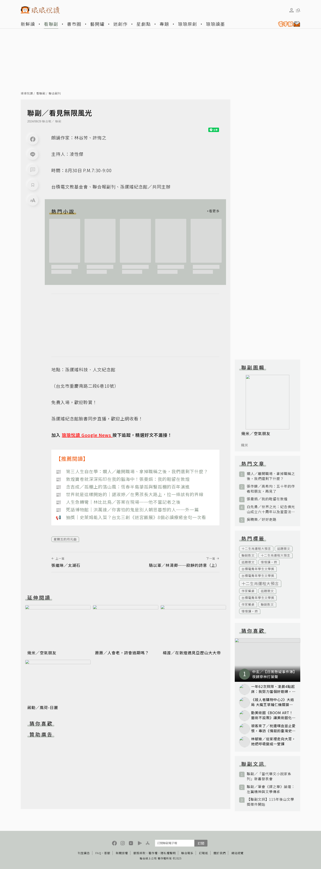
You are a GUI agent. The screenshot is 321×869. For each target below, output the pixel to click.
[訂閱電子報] (287, 24)
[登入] (291, 10)
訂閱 (201, 843)
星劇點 (143, 24)
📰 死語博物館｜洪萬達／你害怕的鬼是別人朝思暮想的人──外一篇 (127, 509)
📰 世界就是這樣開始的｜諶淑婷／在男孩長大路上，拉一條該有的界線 (130, 494)
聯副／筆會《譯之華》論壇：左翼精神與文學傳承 (271, 789)
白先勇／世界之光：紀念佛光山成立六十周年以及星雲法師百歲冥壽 (271, 509)
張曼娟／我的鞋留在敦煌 (267, 498)
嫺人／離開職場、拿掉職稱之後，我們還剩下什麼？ (271, 476)
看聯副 (51, 24)
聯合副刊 (55, 93)
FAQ (98, 853)
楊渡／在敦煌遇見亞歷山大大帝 (192, 652)
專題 (164, 24)
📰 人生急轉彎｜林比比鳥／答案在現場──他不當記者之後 (118, 502)
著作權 (153, 853)
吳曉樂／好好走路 (261, 519)
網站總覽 (237, 853)
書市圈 (74, 24)
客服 (107, 853)
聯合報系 (187, 853)
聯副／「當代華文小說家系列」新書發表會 (269, 776)
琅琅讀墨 (215, 24)
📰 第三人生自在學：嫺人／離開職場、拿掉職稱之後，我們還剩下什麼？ (132, 471)
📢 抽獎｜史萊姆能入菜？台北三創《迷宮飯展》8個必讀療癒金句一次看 (131, 517)
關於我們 (220, 853)
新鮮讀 (28, 24)
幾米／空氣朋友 (41, 652)
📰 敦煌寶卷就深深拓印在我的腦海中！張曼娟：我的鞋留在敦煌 (123, 479)
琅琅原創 (187, 24)
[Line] (32, 154)
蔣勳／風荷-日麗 (42, 707)
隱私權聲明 (168, 853)
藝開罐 (97, 24)
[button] (32, 169)
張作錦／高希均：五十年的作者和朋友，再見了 (271, 489)
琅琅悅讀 (27, 93)
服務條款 (139, 853)
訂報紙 (203, 853)
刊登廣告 (84, 853)
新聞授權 (122, 853)
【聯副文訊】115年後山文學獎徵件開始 (270, 802)
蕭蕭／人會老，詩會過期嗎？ (122, 652)
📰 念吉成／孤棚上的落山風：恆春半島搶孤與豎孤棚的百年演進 (123, 486)
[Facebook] (32, 139)
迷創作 (120, 24)
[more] (213, 211)
